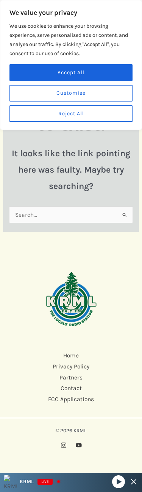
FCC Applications (71, 399)
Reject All (71, 113)
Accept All (71, 72)
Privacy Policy (71, 366)
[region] (71, 65)
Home (71, 355)
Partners (71, 377)
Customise (71, 93)
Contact (71, 388)
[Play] (118, 481)
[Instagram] (64, 445)
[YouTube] (79, 445)
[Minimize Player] (133, 481)
